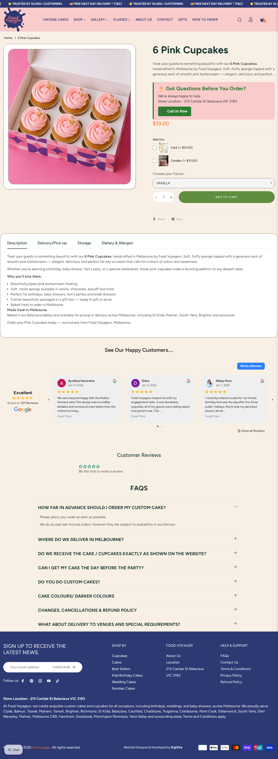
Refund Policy (231, 682)
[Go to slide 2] (161, 426)
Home (8, 38)
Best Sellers (121, 669)
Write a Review (251, 366)
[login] (250, 19)
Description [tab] (17, 243)
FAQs (224, 656)
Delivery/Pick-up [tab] (52, 243)
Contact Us (229, 662)
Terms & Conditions (235, 669)
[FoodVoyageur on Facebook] (23, 681)
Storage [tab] (84, 243)
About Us (173, 656)
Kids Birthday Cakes (127, 675)
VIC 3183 (173, 675)
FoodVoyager (41, 747)
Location (173, 662)
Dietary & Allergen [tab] (117, 243)
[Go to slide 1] (158, 426)
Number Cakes (123, 688)
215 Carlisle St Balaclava (185, 669)
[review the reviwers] (114, 381)
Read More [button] (64, 416)
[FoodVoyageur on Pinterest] (31, 681)
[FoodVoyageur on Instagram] (40, 681)
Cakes (116, 662)
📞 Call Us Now (174, 111)
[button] (239, 19)
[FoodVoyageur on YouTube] (49, 681)
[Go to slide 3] (164, 426)
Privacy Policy (231, 675)
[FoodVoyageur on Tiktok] (58, 681)
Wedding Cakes (124, 682)
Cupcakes (119, 656)
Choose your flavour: (169, 174)
